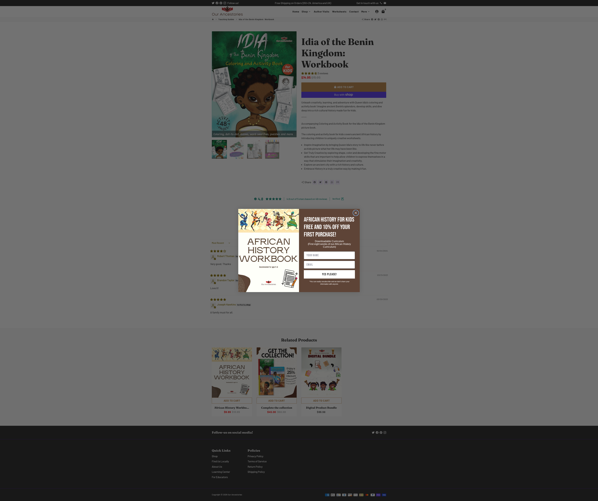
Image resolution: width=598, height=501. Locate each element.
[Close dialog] (355, 213)
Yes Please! (329, 274)
